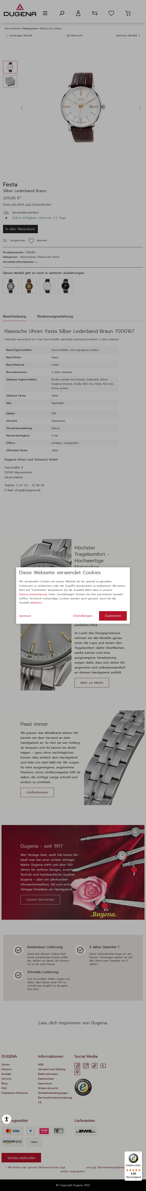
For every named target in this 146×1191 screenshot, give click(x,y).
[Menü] (140, 1153)
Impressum (25, 616)
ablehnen (36, 603)
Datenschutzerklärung (33, 594)
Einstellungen (82, 616)
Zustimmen (113, 616)
